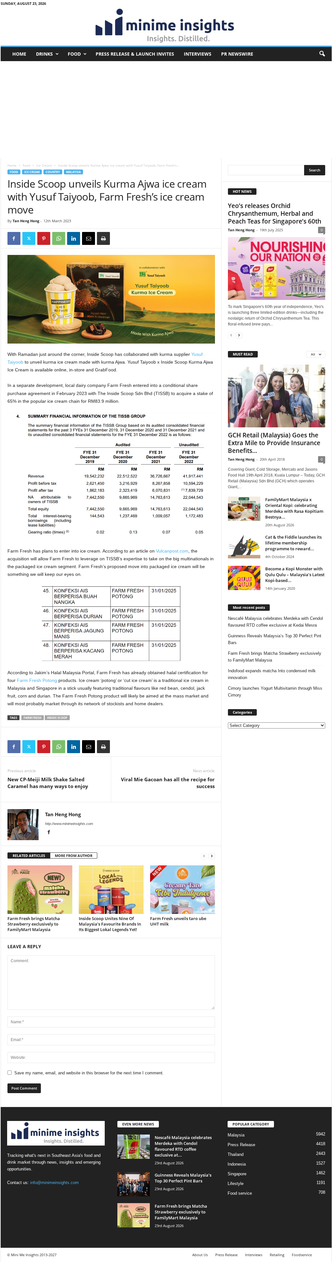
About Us (200, 1254)
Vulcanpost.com (172, 551)
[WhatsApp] (58, 238)
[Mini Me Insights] (166, 26)
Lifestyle (235, 1183)
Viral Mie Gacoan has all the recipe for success (168, 782)
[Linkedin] (73, 238)
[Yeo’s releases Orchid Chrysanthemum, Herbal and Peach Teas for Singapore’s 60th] (276, 268)
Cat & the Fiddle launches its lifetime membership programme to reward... (293, 543)
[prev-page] (204, 855)
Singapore (237, 1173)
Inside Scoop (57, 718)
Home (19, 54)
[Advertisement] (166, 109)
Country (53, 172)
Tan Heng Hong (26, 220)
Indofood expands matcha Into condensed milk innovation (272, 674)
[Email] (88, 238)
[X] (28, 238)
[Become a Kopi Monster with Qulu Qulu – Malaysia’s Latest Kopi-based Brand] (244, 578)
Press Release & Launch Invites (135, 54)
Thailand (235, 1154)
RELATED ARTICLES (29, 855)
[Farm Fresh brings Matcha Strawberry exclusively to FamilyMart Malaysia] (39, 889)
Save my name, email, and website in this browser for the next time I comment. (89, 1072)
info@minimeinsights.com (54, 1182)
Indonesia (237, 1164)
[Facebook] (13, 238)
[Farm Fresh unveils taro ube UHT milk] (182, 889)
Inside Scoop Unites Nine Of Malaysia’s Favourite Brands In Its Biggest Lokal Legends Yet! (110, 924)
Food (74, 54)
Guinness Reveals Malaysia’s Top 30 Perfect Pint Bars (274, 639)
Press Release (241, 1144)
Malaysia (73, 172)
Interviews (197, 54)
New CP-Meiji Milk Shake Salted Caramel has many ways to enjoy (47, 782)
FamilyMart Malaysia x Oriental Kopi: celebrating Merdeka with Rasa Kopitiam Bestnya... (294, 508)
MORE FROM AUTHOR (73, 855)
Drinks (44, 54)
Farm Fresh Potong (37, 680)
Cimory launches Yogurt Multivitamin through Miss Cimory (275, 691)
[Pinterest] (43, 238)
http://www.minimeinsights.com (69, 824)
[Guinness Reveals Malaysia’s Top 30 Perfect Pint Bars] (133, 1184)
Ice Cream (44, 165)
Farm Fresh (33, 718)
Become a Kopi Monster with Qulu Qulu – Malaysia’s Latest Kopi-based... (295, 574)
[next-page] (211, 855)
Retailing (277, 1254)
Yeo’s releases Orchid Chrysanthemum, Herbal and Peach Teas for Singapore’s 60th (274, 213)
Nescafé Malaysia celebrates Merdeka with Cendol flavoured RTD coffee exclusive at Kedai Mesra (275, 622)
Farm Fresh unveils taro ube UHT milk (178, 921)
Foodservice (302, 1254)
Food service (240, 1193)
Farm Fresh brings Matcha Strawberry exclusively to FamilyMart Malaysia (33, 924)
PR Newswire (237, 54)
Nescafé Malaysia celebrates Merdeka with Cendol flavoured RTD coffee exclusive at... (183, 1146)
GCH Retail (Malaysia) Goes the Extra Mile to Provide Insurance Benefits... (274, 443)
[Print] (103, 238)
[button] (322, 54)
